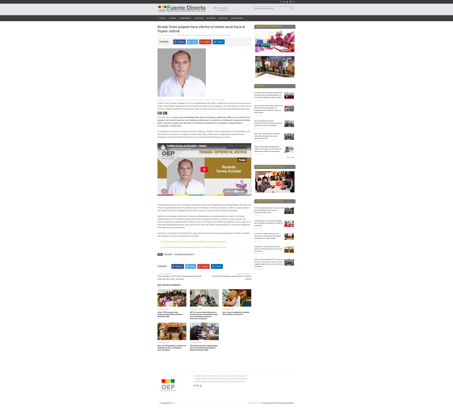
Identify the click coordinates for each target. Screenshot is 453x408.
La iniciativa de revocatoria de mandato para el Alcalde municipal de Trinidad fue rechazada (268, 223)
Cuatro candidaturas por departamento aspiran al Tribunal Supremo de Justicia (194, 247)
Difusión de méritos (200, 35)
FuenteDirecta (166, 403)
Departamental (185, 18)
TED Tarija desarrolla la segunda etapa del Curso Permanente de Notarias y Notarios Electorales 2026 (203, 348)
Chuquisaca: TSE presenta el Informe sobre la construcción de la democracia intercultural (268, 249)
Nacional (172, 18)
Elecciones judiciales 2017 (184, 254)
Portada (162, 18)
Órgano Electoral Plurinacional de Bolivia (278, 403)
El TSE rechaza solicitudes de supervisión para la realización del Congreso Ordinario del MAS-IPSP (269, 210)
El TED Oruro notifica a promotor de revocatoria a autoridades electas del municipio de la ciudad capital (267, 236)
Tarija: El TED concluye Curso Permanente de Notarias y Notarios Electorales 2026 (169, 314)
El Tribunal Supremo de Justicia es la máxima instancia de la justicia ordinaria (193, 242)
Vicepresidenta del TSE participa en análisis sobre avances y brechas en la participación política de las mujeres (267, 149)
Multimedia (211, 18)
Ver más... (291, 157)
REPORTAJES (223, 18)
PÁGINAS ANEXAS (237, 18)
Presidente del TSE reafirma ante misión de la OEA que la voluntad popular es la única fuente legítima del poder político (268, 95)
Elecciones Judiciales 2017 (216, 35)
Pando (228, 35)
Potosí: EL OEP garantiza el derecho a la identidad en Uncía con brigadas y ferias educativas (171, 348)
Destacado (168, 254)
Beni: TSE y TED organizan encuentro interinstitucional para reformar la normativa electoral (267, 136)
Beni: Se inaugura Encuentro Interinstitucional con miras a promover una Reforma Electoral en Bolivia (268, 123)
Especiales (199, 18)
